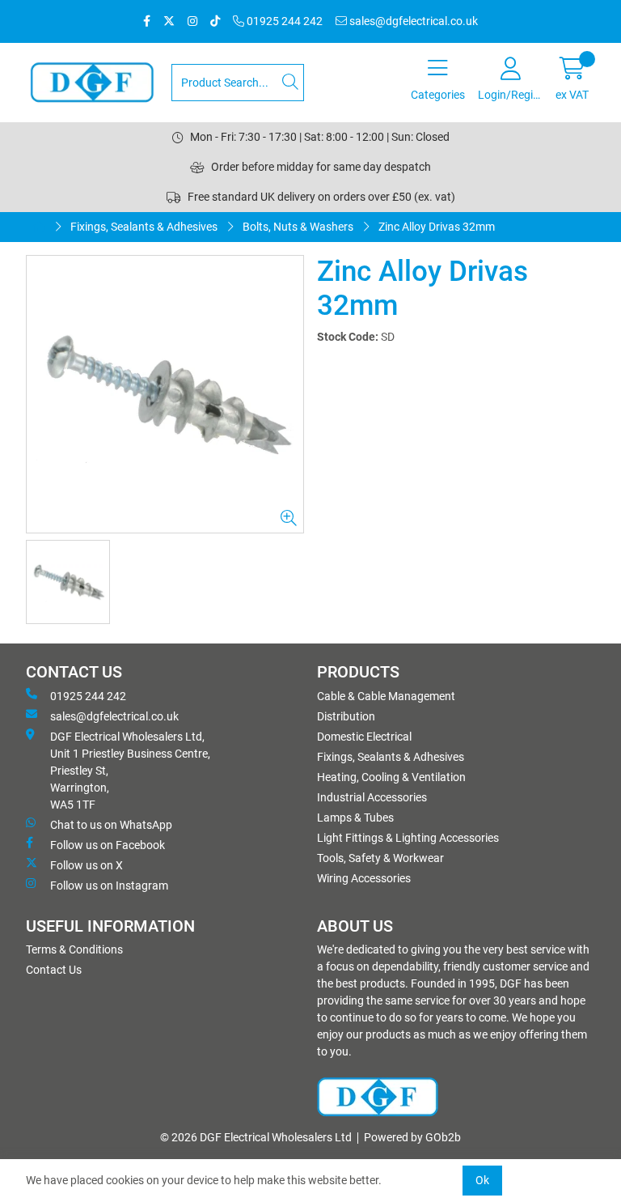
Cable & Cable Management (386, 696)
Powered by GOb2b (412, 1137)
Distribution (346, 716)
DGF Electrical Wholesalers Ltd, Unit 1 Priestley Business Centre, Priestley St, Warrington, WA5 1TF (130, 770)
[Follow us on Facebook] (147, 21)
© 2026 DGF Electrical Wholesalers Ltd (256, 1137)
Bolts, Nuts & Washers (298, 226)
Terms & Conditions (74, 949)
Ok (482, 1180)
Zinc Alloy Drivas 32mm (436, 226)
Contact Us (54, 969)
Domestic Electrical (364, 736)
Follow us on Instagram (109, 885)
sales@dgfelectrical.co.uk (412, 21)
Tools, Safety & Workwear (380, 858)
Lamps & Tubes (355, 817)
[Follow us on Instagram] (192, 21)
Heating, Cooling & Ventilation (391, 777)
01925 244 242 (283, 21)
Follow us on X (86, 865)
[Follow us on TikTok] (215, 21)
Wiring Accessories (364, 878)
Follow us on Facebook (107, 845)
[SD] (165, 394)
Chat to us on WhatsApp (111, 824)
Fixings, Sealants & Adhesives (144, 226)
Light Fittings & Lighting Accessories (408, 837)
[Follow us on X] (169, 21)
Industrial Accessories (372, 797)
